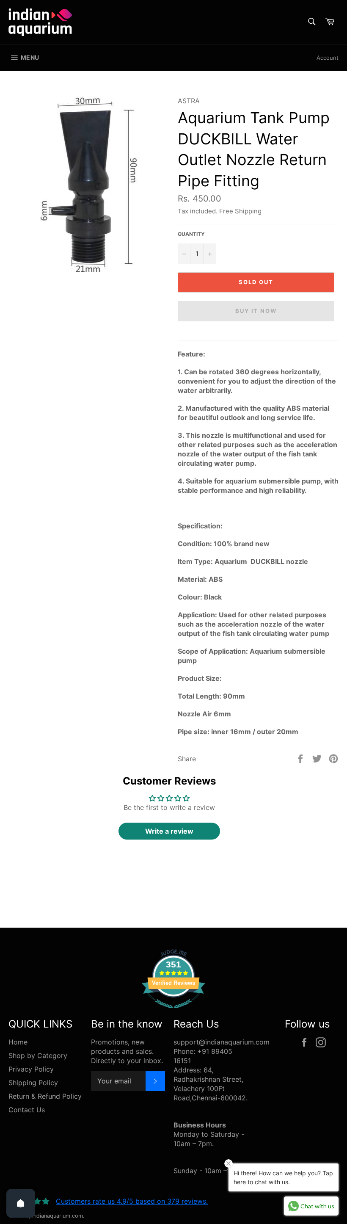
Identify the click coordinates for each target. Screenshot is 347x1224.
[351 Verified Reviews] (173, 1012)
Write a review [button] (169, 831)
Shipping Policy (33, 1082)
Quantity (191, 234)
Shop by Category (37, 1055)
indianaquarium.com (57, 1216)
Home (18, 1042)
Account (328, 57)
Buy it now (256, 310)
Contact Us (26, 1109)
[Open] (20, 1203)
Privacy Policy (31, 1069)
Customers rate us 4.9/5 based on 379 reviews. (132, 1201)
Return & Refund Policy (45, 1096)
